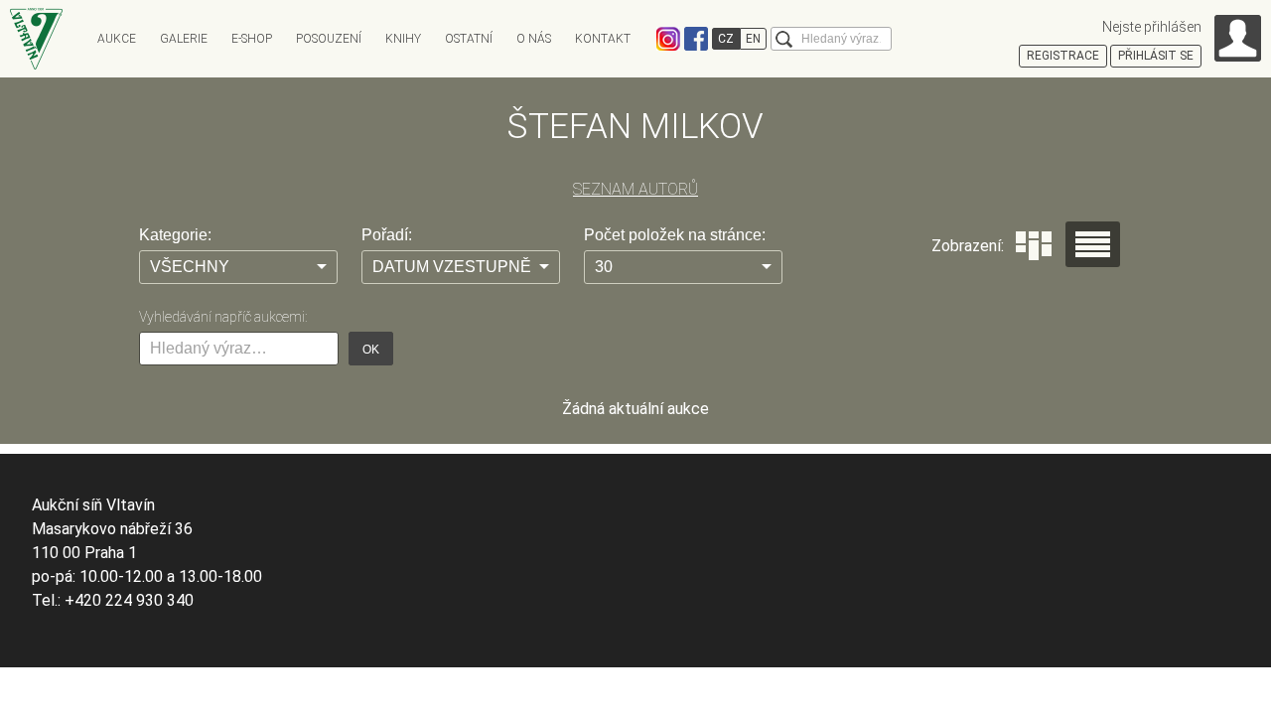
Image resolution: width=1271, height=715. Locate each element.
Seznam (1092, 244)
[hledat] (784, 39)
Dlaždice (1034, 245)
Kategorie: (175, 234)
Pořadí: (386, 234)
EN (753, 39)
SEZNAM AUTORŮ (635, 189)
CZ (726, 39)
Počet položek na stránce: (675, 234)
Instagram (668, 39)
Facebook (696, 39)
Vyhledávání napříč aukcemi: (223, 317)
